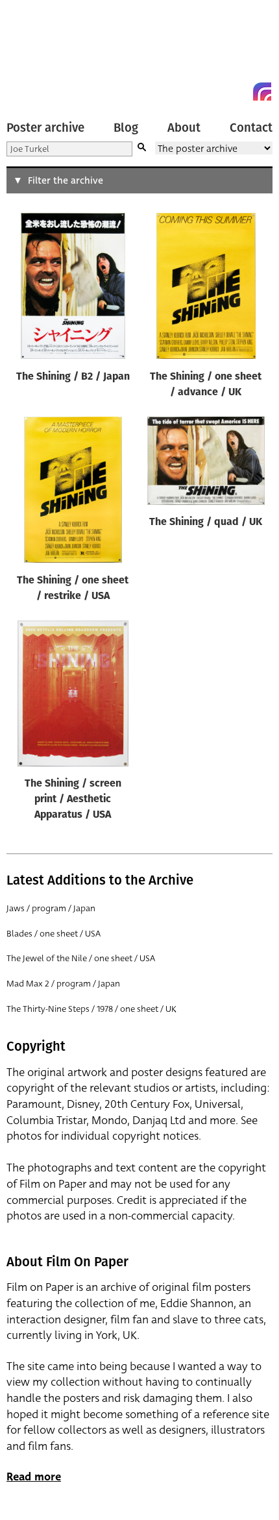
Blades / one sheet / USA (53, 933)
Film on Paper (35, 53)
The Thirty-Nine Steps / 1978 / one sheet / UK (91, 1009)
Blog (126, 128)
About (183, 128)
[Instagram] (262, 91)
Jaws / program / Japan (50, 908)
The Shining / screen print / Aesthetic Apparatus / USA (73, 799)
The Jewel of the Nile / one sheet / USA (80, 958)
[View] (72, 289)
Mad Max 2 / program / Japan (63, 983)
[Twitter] (215, 91)
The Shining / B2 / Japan (73, 377)
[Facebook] (239, 91)
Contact (251, 128)
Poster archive (45, 128)
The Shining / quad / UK (205, 522)
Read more (33, 1477)
